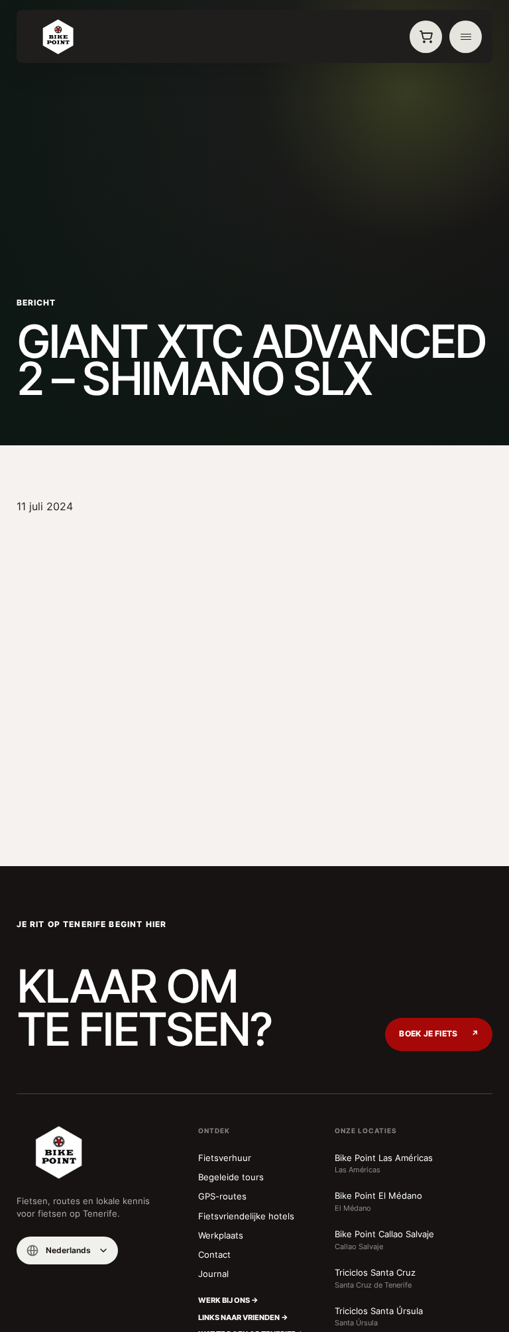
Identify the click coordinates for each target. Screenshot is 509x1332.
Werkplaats (220, 1235)
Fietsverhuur (224, 1157)
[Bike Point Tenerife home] (58, 37)
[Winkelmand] (426, 37)
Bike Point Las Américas (384, 1163)
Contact (214, 1254)
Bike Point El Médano (378, 1201)
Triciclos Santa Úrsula (379, 1316)
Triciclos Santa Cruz (375, 1278)
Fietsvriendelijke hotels (246, 1216)
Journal (213, 1273)
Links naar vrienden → (243, 1317)
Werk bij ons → (228, 1300)
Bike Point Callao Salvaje (384, 1240)
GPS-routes (222, 1196)
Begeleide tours (231, 1177)
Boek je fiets (439, 1033)
